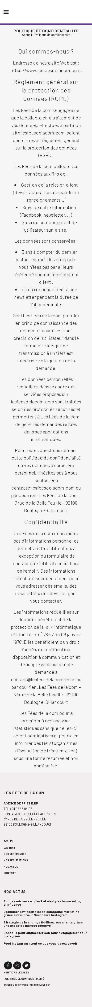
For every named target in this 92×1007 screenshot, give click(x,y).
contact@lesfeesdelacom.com (30, 814)
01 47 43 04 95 (22, 809)
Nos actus (11, 866)
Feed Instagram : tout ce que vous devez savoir (40, 943)
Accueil (27, 35)
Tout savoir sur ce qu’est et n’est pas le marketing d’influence (42, 903)
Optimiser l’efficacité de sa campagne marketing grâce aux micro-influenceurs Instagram (41, 913)
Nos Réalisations (16, 860)
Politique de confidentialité (24, 978)
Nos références (15, 853)
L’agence (9, 847)
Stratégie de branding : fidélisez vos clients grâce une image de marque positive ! (43, 924)
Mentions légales (16, 972)
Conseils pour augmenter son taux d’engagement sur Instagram (45, 934)
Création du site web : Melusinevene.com (27, 985)
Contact (10, 872)
